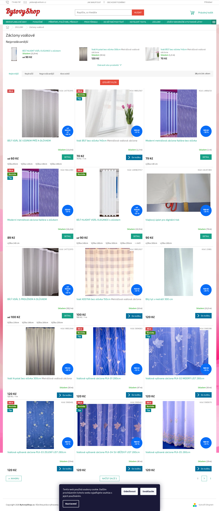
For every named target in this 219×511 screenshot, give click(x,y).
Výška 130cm (13, 322)
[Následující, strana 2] (204, 478)
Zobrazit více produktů (108, 65)
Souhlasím (148, 491)
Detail (67, 157)
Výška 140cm (41, 164)
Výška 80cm (12, 164)
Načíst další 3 (109, 478)
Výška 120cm (27, 164)
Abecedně (65, 73)
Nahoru (15, 478)
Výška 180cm (111, 243)
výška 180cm (151, 243)
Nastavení (70, 503)
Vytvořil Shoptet (206, 504)
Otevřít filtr (109, 82)
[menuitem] (16, 22)
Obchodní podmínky (116, 2)
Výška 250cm (126, 243)
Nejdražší (29, 73)
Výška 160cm (56, 164)
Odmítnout (130, 491)
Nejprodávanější (46, 73)
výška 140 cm (152, 164)
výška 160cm (166, 243)
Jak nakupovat (94, 2)
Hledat (138, 12)
